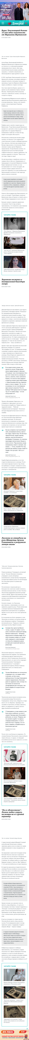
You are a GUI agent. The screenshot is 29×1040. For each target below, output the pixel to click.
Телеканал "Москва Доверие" (15, 23)
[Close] (27, 1029)
